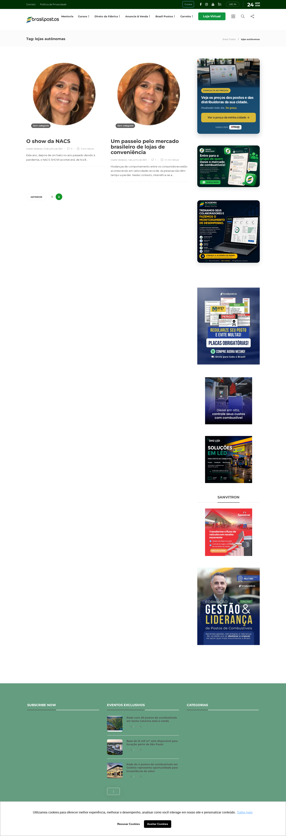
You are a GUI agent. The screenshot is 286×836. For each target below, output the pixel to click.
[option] (143, 749)
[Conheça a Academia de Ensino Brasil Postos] (228, 231)
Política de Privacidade (53, 4)
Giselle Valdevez (34, 148)
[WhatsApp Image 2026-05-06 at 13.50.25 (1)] (228, 459)
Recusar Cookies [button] (128, 823)
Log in (232, 4)
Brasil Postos (229, 39)
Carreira (185, 16)
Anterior (36, 197)
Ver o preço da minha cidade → (229, 117)
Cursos (82, 16)
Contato (30, 4)
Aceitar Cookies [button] (157, 823)
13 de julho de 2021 (53, 148)
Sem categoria (41, 125)
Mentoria (67, 16)
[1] (228, 400)
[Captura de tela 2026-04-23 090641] (228, 531)
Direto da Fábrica (106, 16)
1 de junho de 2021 (137, 159)
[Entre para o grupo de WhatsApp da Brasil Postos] (228, 166)
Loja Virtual (212, 16)
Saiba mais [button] (245, 812)
